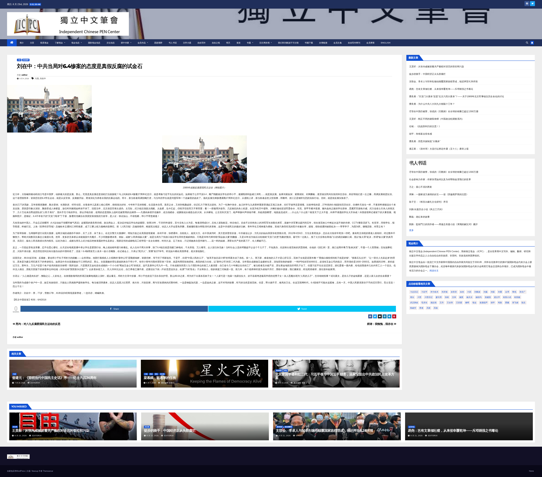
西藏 (507, 302)
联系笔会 (44, 42)
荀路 (500, 302)
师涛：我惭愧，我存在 (380, 323)
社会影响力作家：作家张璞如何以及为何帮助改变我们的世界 (440, 179)
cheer (299, 436)
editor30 (35, 383)
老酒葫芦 (484, 302)
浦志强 (433, 302)
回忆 (156, 374)
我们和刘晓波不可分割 (288, 42)
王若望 (459, 302)
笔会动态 (75, 42)
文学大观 (187, 42)
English (386, 42)
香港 (421, 308)
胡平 (493, 302)
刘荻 (493, 292)
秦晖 (467, 302)
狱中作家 (125, 42)
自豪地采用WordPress (16, 471)
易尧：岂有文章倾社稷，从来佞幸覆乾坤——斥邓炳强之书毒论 (441, 89)
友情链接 (323, 42)
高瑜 (436, 308)
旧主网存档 (264, 42)
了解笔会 (59, 42)
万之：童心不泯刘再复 (420, 187)
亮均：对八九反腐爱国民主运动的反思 (37, 323)
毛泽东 (424, 302)
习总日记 (414, 292)
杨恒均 (479, 297)
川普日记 (428, 297)
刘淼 (486, 292)
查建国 (488, 297)
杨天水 (469, 297)
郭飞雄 (515, 302)
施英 (461, 297)
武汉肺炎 (414, 302)
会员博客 (370, 42)
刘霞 (500, 292)
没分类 (162, 374)
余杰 (462, 292)
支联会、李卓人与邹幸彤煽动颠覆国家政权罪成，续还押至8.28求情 (443, 81)
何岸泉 (445, 292)
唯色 (514, 292)
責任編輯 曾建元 (168, 383)
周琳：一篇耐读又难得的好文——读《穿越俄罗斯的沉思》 (439, 194)
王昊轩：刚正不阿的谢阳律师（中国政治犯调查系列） (436, 119)
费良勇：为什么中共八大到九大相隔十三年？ (432, 104)
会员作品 (142, 42)
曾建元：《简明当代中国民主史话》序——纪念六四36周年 (54, 378)
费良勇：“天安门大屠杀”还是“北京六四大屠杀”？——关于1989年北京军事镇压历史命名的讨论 (456, 96)
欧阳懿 (517, 297)
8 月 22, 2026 (153, 436)
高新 (428, 308)
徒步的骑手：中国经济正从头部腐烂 (427, 74)
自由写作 (201, 42)
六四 (19, 60)
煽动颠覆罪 (288, 427)
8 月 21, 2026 (285, 436)
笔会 (474, 302)
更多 (411, 230)
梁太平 (497, 297)
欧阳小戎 (507, 297)
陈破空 (413, 308)
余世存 (454, 292)
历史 (151, 374)
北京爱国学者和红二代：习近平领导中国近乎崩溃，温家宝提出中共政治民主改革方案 (334, 376)
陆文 (523, 302)
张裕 (447, 297)
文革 (454, 297)
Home (531, 471)
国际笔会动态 (94, 42)
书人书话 (173, 42)
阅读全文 (434, 270)
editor (24, 75)
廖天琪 (439, 297)
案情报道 (279, 427)
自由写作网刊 (354, 42)
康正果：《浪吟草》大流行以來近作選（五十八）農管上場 (439, 149)
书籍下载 (309, 42)
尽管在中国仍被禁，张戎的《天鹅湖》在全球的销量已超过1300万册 (443, 111)
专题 (249, 42)
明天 (228, 42)
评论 (285, 370)
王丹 (442, 302)
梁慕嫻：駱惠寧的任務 (160, 378)
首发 (239, 42)
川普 (419, 297)
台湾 (507, 292)
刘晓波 (477, 292)
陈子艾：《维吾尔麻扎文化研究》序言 (428, 202)
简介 (22, 42)
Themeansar (48, 471)
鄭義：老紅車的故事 (419, 217)
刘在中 (43, 78)
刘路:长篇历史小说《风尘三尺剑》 (426, 209)
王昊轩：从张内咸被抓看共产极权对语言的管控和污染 (436, 66)
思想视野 (158, 42)
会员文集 (338, 42)
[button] (527, 42)
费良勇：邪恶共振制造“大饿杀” (424, 141)
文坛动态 (111, 42)
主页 (32, 42)
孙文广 (522, 292)
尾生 (412, 297)
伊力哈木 (434, 292)
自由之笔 (216, 42)
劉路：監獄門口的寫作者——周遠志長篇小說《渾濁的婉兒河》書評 (443, 224)
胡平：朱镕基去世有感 (420, 134)
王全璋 (450, 302)
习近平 (424, 292)
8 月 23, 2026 (21, 436)
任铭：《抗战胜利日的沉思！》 (425, 126)
